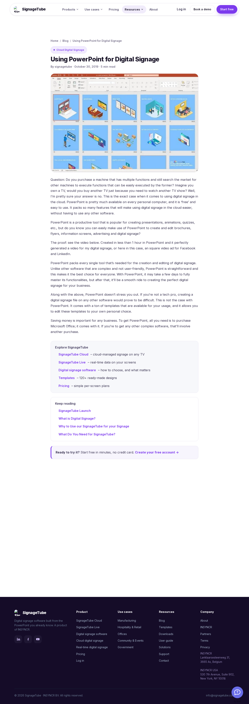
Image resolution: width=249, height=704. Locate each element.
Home (54, 40)
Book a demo (202, 9)
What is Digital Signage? (77, 418)
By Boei (237, 701)
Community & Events (131, 640)
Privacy (205, 647)
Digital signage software (77, 370)
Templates (67, 378)
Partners (205, 634)
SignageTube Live (72, 362)
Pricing (114, 9)
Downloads (166, 634)
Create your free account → (157, 452)
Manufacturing (127, 620)
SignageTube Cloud (73, 354)
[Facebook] (28, 639)
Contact (164, 660)
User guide (166, 640)
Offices (122, 634)
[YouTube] (38, 639)
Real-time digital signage (92, 647)
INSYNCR (206, 627)
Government (125, 647)
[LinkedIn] (18, 639)
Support (164, 654)
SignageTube (34, 9)
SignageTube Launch (75, 411)
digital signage (128, 234)
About (153, 9)
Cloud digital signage (89, 640)
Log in (181, 9)
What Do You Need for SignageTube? (87, 434)
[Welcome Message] (237, 692)
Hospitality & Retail (129, 627)
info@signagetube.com (220, 695)
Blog (65, 40)
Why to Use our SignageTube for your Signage (94, 426)
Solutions (165, 647)
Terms (204, 640)
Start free (227, 9)
